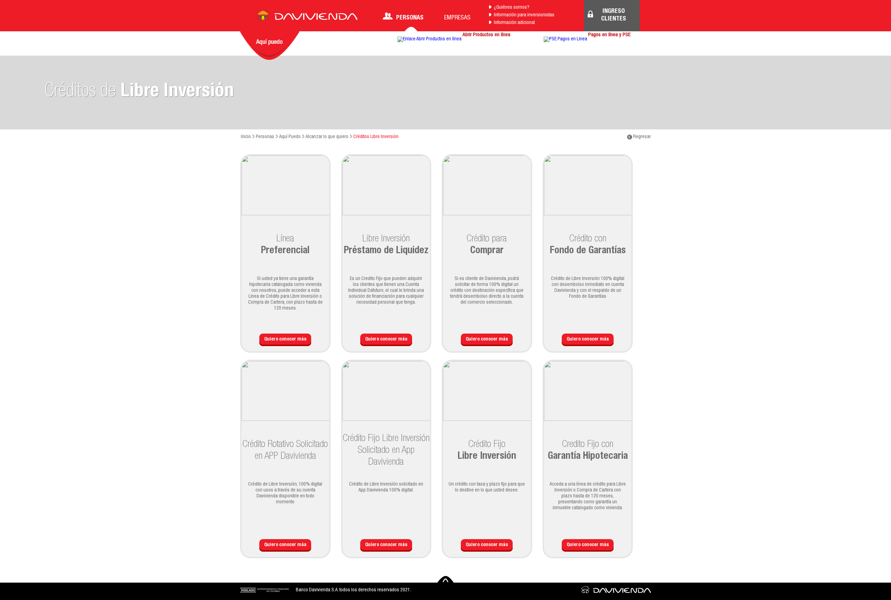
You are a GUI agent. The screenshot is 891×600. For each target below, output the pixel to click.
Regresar (641, 137)
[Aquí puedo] (269, 45)
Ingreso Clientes (613, 15)
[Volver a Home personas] (307, 17)
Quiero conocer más (285, 339)
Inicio (246, 137)
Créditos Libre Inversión (376, 137)
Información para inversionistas (524, 15)
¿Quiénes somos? (511, 7)
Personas (410, 18)
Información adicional (514, 23)
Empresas (457, 18)
